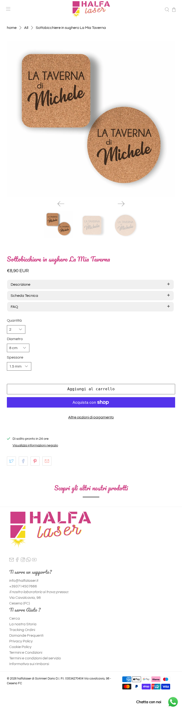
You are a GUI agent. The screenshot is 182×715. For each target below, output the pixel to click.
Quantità (14, 320)
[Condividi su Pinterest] (35, 461)
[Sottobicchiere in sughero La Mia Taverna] (91, 119)
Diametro (15, 339)
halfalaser (24, 678)
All (26, 28)
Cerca (14, 618)
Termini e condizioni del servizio (35, 658)
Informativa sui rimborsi (29, 664)
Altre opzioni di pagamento (91, 417)
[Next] (121, 203)
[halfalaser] (91, 9)
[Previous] (60, 203)
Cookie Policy (20, 647)
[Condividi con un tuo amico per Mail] (46, 461)
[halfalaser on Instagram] (23, 561)
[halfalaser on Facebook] (17, 561)
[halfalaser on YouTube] (34, 561)
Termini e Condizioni (25, 652)
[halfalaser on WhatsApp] (28, 561)
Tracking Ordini (22, 630)
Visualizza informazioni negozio (35, 445)
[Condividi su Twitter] (11, 461)
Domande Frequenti (26, 635)
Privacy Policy (21, 641)
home (12, 28)
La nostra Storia (22, 624)
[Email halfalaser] (11, 561)
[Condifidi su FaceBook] (23, 461)
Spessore (15, 357)
